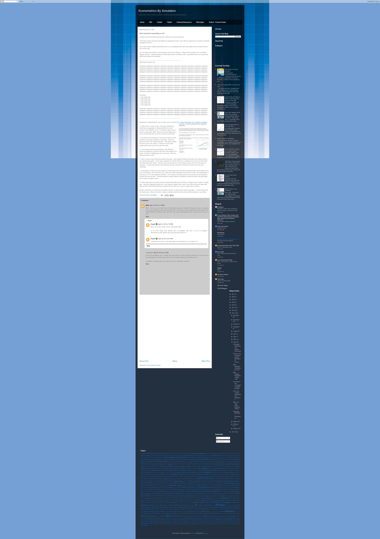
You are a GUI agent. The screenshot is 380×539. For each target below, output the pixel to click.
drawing (147, 472)
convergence (143, 466)
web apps (192, 523)
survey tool (178, 518)
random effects (155, 507)
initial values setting (160, 485)
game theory (184, 480)
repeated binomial (164, 509)
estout (203, 474)
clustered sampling (230, 461)
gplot (165, 482)
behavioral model (214, 457)
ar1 (179, 455)
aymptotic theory (157, 457)
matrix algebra (180, 491)
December (236, 315)
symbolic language (198, 518)
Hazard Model (213, 482)
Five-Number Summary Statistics (226, 221)
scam (218, 509)
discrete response (197, 470)
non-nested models (199, 497)
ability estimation (178, 453)
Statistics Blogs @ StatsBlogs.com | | (228, 239)
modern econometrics (210, 493)
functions (166, 480)
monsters (233, 493)
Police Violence (189, 500)
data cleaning (165, 468)
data (148, 468)
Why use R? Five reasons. (232, 149)
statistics (205, 516)
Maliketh (192, 533)
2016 (233, 305)
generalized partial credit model (221, 480)
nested (149, 497)
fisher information (192, 478)
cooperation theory (151, 466)
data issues (195, 468)
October (235, 324)
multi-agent (182, 495)
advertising (208, 453)
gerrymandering (144, 482)
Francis (153, 224)
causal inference (228, 459)
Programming (227, 502)
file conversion (151, 478)
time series (229, 520)
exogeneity (233, 474)
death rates (236, 468)
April (235, 342)
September (236, 327)
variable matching (158, 523)
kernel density (146, 489)
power (234, 500)
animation (147, 455)
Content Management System (222, 465)
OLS (149, 499)
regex (226, 507)
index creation (221, 483)
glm (160, 482)
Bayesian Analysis (205, 457)
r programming (207, 505)
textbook (215, 520)
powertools (148, 502)
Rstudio (207, 509)
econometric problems (197, 472)
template (142, 520)
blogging (200, 459)
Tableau (234, 518)
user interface (223, 521)
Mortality (153, 495)
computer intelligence (146, 465)
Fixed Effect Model (202, 478)
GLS (163, 482)
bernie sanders (222, 457)
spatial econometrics (205, 513)
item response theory (204, 487)
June (234, 336)
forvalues (230, 478)
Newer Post (144, 361)
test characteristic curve (153, 520)
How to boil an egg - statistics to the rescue (227, 262)
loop (225, 489)
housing (187, 483)
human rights (195, 483)
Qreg (170, 505)
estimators (199, 474)
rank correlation (210, 507)
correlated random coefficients (183, 466)
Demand (159, 470)
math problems (155, 491)
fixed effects (211, 478)
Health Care (220, 482)
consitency (182, 465)
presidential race (161, 502)
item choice (162, 487)
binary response (151, 459)
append (165, 455)
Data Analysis (153, 468)
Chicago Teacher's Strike (223, 281)
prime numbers (173, 502)
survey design (165, 518)
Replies (150, 220)
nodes (169, 497)
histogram (173, 484)
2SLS (151, 453)
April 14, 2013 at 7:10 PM (165, 224)
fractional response (145, 480)
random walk (190, 507)
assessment (196, 455)
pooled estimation (228, 500)
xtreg (142, 525)
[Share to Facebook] (171, 195)
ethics (207, 474)
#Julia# (159, 22)
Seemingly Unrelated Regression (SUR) (154, 511)
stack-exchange (236, 513)
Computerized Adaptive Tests (159, 465)
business (214, 459)
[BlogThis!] (167, 195)
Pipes (175, 500)
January (235, 428)
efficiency (232, 472)
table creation (228, 518)
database (227, 468)
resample (175, 509)
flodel (147, 205)
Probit (217, 502)
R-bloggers (220, 207)
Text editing (192, 520)
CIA (170, 461)
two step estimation (164, 521)
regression (231, 507)
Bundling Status (221, 228)
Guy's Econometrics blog (224, 260)
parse (238, 498)
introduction (220, 485)
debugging (143, 470)
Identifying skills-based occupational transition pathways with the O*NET (227, 209)
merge (142, 493)
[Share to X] (169, 195)
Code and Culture (222, 226)
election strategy (154, 474)
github (157, 482)
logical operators (210, 489)
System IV (209, 518)
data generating (180, 468)
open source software (185, 498)
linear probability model (197, 489)
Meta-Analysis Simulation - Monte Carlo (237, 375)
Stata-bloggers (183, 516)
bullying (210, 459)
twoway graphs (173, 521)
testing (174, 520)
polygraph (211, 500)
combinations (184, 463)
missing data (184, 493)
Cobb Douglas (156, 463)
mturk (165, 495)
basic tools (197, 457)
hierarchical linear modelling (154, 483)
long (222, 489)
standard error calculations (148, 516)
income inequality (213, 483)
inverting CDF (236, 485)
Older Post (205, 361)
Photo (218, 269)
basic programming (180, 457)
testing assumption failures (183, 520)
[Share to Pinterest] (173, 195)
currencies (233, 466)
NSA (234, 497)
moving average (160, 495)
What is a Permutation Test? (224, 247)
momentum (217, 493)
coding (165, 463)
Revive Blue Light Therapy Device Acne (226, 254)
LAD (159, 489)
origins (213, 498)
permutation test (159, 500)
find (170, 478)
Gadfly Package (173, 480)
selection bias (172, 511)
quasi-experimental (190, 505)
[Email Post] (161, 195)
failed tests (233, 476)
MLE (188, 493)
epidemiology (182, 474)
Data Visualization (219, 468)
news (167, 497)
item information (183, 487)
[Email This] (165, 195)
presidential (154, 502)
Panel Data (226, 499)
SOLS (188, 513)
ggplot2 (150, 482)
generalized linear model (207, 480)
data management (203, 468)
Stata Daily (220, 252)
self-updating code (180, 511)
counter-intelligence (201, 466)
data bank (159, 468)
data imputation (188, 468)
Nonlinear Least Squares (226, 497)
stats (209, 516)
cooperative (158, 466)
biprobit (172, 459)
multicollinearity (189, 495)
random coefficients (146, 507)
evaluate (211, 474)
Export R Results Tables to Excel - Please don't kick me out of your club (232, 98)
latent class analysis (164, 489)
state (188, 516)
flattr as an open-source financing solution (236, 405)
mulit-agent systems (173, 495)
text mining (199, 520)
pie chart (171, 500)
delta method (152, 470)
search (234, 509)
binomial (157, 459)
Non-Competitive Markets (177, 497)
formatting (225, 478)
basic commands (169, 457)
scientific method (229, 509)
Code (161, 463)
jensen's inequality (226, 487)
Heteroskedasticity (228, 482)
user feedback (216, 521)
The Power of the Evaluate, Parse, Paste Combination (233, 162)
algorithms (214, 453)
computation (212, 463)
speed (222, 513)
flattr (216, 478)
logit (220, 489)
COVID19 (208, 466)
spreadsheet (226, 513)
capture (218, 459)
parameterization (233, 498)
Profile (220, 502)
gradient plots (170, 482)
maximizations (201, 491)
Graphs (181, 482)
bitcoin (175, 459)
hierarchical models (166, 483)
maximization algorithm (191, 491)
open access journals (164, 498)
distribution (209, 470)
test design (162, 520)
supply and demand (153, 518)
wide (223, 523)
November (236, 320)
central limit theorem (151, 461)
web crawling (199, 523)
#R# (150, 22)
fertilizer (145, 478)
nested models (154, 497)
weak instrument (186, 523)
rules (210, 509)
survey (160, 518)
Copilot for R (220, 234)
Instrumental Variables (175, 485)
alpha (232, 453)
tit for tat (235, 520)
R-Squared (235, 505)
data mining (211, 468)
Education (226, 472)
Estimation (193, 474)
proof (238, 502)
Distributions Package (227, 470)
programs (234, 502)
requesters (171, 509)
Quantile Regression (181, 505)
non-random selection (215, 497)
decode (147, 470)
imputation (206, 483)
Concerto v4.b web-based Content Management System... (237, 358)
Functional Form (160, 480)
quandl (173, 505)
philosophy (166, 500)
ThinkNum (223, 520)
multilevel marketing (199, 495)
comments (190, 463)
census (144, 461)
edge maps (221, 472)
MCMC (220, 491)
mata (150, 491)
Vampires (151, 523)
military (162, 493)
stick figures (213, 516)
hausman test (206, 482)
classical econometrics (177, 461)
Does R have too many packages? (231, 70)
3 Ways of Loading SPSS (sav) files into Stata (228, 85)
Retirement (192, 509)
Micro (158, 493)
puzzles (167, 505)
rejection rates (151, 509)
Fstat (154, 480)
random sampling (173, 507)
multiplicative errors (224, 495)
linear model (188, 489)
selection (167, 511)
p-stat (221, 498)
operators (202, 499)
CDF (234, 459)
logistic (216, 489)
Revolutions (220, 233)
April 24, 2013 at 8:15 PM (165, 239)
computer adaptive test (221, 463)
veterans (172, 523)
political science (197, 500)
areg (181, 455)
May (234, 339)
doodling (143, 472)
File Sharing (166, 478)
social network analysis (171, 513)
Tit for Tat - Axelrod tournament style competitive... (237, 395)
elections (161, 474)
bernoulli (228, 457)
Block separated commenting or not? (237, 367)
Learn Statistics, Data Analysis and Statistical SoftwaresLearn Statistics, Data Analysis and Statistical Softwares (228, 217)
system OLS (215, 518)
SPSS (230, 513)
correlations (194, 466)
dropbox (152, 472)
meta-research (153, 493)
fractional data (236, 478)
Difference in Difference (180, 470)
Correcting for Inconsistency (168, 466)
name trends (236, 495)
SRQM (219, 268)
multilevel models (208, 495)
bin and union (236, 457)
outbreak (217, 498)
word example (227, 523)
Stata (168, 515)
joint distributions (234, 487)
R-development (229, 505)
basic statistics (190, 457)
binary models (144, 459)
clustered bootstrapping (220, 461)
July (234, 334)
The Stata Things (222, 285)
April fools (175, 455)
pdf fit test (153, 500)
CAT (221, 459)
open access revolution (174, 498)
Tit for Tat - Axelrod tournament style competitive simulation (190, 122)
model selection (200, 493)
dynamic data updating (159, 472)
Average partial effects (226, 455)
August (235, 331)
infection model (145, 485)
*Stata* (169, 22)
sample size (214, 509)
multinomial (216, 495)
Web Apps (200, 22)
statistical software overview (196, 516)
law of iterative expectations (177, 489)
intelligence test (192, 485)
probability (196, 502)
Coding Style (170, 463)
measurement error (234, 491)
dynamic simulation (182, 472)
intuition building (227, 485)
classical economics (187, 461)
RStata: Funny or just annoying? (231, 189)
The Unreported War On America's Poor (232, 125)
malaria (146, 491)
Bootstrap (205, 459)
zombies (145, 525)
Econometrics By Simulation (157, 10)
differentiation (190, 470)
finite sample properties (176, 478)
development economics (167, 470)
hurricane (201, 483)
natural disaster (144, 497)
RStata (203, 509)
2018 (233, 302)
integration (185, 485)
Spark (192, 513)
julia (142, 489)
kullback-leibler (153, 489)
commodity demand (198, 463)
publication (162, 505)
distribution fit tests (217, 470)
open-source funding (195, 498)
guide (190, 482)
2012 (233, 432)
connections (176, 465)
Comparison (206, 463)
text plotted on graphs (207, 520)
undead (185, 521)
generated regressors (234, 480)
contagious (199, 465)
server (199, 511)
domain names (236, 470)
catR (224, 459)
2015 (233, 307)
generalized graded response (194, 480)
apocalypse (160, 455)
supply (146, 518)
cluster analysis (211, 461)
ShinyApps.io (208, 511)
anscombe (156, 455)
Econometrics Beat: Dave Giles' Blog (228, 245)
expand (237, 474)
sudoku (233, 516)
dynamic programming (171, 472)
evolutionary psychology (218, 474)
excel (229, 474)
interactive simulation (211, 485)
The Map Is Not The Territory (225, 241)
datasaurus (231, 468)
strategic (226, 516)
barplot (163, 457)
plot (181, 500)
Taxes (238, 518)
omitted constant (155, 498)
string (229, 516)
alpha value (236, 453)
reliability (157, 509)
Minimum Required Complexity (172, 493)
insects (167, 485)
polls (207, 500)
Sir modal (152, 513)
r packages (200, 505)
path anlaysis (147, 500)
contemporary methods (208, 465)
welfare (214, 523)
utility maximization (231, 521)
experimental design (183, 476)
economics (215, 472)
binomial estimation (164, 459)
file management (159, 478)
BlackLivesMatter (181, 459)
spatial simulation (215, 513)
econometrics (207, 472)
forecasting (219, 478)
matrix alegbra (172, 491)
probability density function (207, 502)
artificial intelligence (188, 455)
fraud (151, 480)
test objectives (168, 520)
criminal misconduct (216, 466)
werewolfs (219, 523)
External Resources (184, 22)
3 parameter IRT (157, 453)
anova (151, 455)
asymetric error (208, 455)
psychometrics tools (154, 505)
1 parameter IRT (145, 453)
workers (233, 523)
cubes (229, 466)
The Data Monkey (222, 274)
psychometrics (144, 505)
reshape (188, 509)
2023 (233, 294)
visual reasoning (178, 523)
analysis (143, 455)
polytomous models (219, 500)
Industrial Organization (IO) (232, 484)
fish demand (185, 478)
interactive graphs (200, 485)
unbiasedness (180, 521)
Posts (219, 438)
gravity (185, 482)
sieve (213, 511)
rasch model (221, 507)
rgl (196, 509)
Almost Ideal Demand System (224, 453)
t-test (223, 518)
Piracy (178, 500)
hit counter (179, 483)
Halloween (200, 482)
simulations (146, 513)
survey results (172, 518)
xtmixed (237, 523)
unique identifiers (192, 521)
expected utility (156, 476)
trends (151, 521)
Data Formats (173, 468)
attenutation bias (216, 455)
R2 (238, 505)
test (146, 520)
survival (183, 518)
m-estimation (229, 489)
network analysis (162, 497)
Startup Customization (161, 516)
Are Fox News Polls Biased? (230, 176)
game (178, 480)
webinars (211, 523)
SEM (187, 511)
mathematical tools (164, 491)
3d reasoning (171, 453)
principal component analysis (185, 502)
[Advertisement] (175, 327)
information (152, 485)
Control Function (235, 465)
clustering (150, 463)
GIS (155, 482)
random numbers (164, 507)
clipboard (205, 461)
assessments (201, 455)
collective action (177, 463)
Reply (147, 216)
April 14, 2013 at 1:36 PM (157, 205)
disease (204, 470)
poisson (184, 500)
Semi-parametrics (192, 511)
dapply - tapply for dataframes (225, 138)
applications (170, 455)
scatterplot (222, 509)
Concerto (170, 465)
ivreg (220, 487)
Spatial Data (196, 513)
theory (218, 520)
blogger (195, 459)
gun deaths (194, 482)
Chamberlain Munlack (163, 461)
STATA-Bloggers (222, 288)
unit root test (199, 521)
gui (187, 482)
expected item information (147, 476)
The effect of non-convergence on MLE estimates (237, 385)
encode (165, 474)
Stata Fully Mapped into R (232, 112)
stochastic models (220, 516)
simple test (216, 511)
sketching (162, 513)
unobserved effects (207, 521)
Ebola (189, 472)
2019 (233, 299)
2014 (233, 310)
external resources (220, 476)
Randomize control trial (200, 507)
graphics (176, 482)
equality (188, 474)
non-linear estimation (189, 497)
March (235, 421)
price (167, 502)
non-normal (207, 497)
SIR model (157, 513)
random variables (181, 507)
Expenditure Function (173, 476)
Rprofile (199, 509)
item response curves (193, 487)
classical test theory (198, 461)
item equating (175, 487)
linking (204, 489)
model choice (193, 493)
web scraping (205, 523)
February (235, 424)
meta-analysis (147, 493)
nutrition (146, 498)
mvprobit (231, 495)
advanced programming (199, 453)
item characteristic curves (153, 487)
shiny (202, 511)
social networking (182, 513)
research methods (182, 509)
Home (142, 22)
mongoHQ (223, 493)
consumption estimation (191, 465)
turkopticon (156, 521)
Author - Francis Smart (217, 22)
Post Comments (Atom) (154, 365)
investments (143, 487)
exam (226, 474)
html (190, 484)
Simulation (229, 511)
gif (153, 482)
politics (204, 500)
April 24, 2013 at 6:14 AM (160, 252)
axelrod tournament (147, 457)
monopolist (228, 493)
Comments (221, 441)
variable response (166, 523)
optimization (208, 499)
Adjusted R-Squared (187, 453)
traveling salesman (145, 521)
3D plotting (164, 453)
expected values (164, 476)
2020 (233, 297)
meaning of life (225, 491)
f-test (226, 476)
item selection (214, 487)
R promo (213, 505)
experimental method (193, 476)
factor (229, 476)
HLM (183, 484)
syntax (205, 518)
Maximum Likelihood (212, 491)
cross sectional (224, 466)
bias (231, 457)
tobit (238, 520)
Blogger (205, 533)
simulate (222, 511)
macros (234, 489)
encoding (169, 474)
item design (169, 487)
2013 (233, 313)
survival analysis (189, 518)
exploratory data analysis (204, 476)
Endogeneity (175, 474)
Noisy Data (220, 279)
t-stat (220, 518)
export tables (213, 476)
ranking (216, 507)
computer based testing (234, 463)
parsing (142, 500)
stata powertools (175, 516)
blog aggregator (190, 459)
